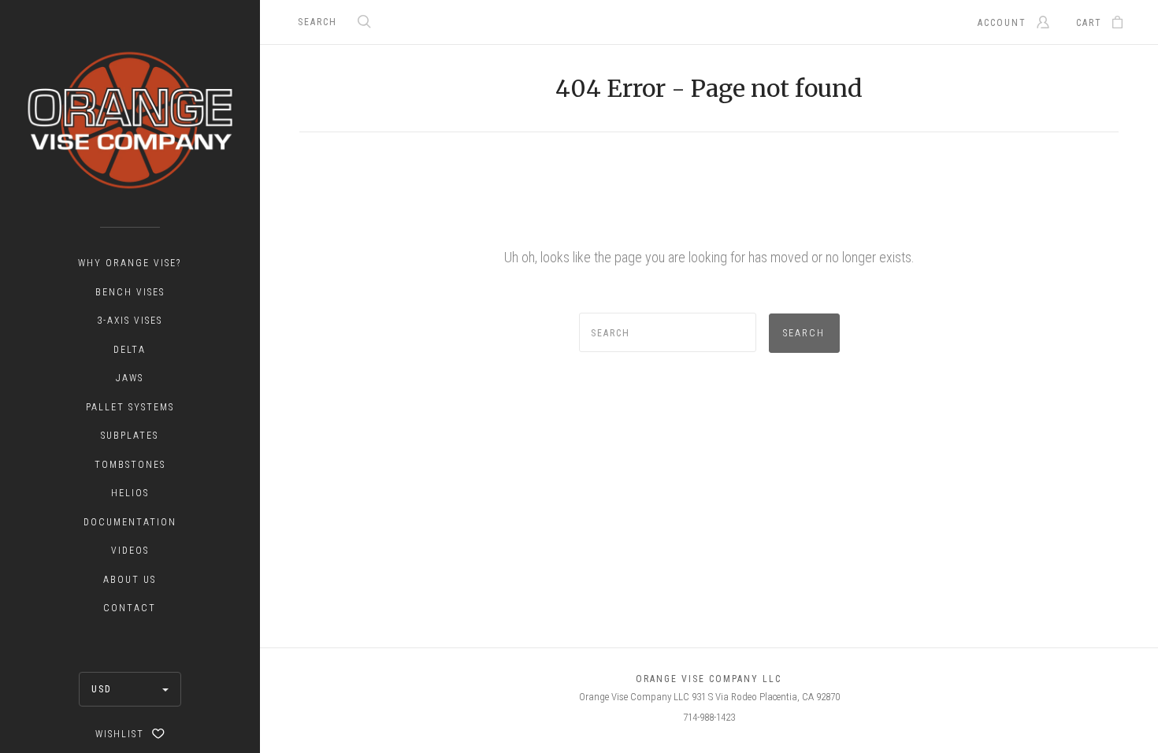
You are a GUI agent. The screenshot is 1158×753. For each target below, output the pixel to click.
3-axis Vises (129, 320)
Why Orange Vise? (129, 263)
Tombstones (130, 464)
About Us (129, 579)
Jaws (129, 378)
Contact (129, 608)
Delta (129, 349)
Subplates (129, 435)
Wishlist (121, 734)
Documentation (130, 522)
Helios (130, 493)
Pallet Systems (130, 407)
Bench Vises (130, 292)
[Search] (365, 23)
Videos (130, 550)
